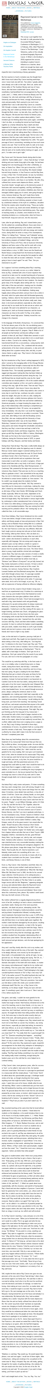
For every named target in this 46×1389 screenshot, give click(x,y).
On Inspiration (7, 46)
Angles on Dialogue (9, 42)
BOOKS (29, 7)
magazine (35, 23)
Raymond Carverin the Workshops (9, 55)
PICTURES (28, 11)
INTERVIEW (19, 11)
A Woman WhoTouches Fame (8, 65)
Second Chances (9, 60)
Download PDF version (27, 32)
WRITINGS (36, 7)
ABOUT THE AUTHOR (18, 7)
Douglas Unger (28, 1387)
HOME (8, 7)
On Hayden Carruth (9, 50)
